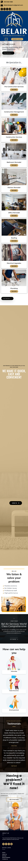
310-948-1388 (8, 2)
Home (3, 852)
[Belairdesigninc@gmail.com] (2, 5)
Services (4, 855)
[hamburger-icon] (6, 39)
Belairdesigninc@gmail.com (13, 5)
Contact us (5, 859)
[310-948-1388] (2, 2)
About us (4, 854)
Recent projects (6, 857)
